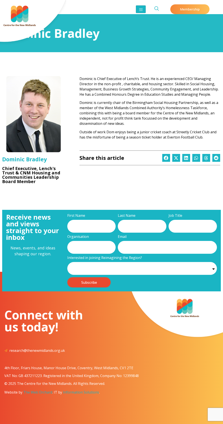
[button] (166, 158)
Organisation (78, 237)
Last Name (126, 216)
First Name (76, 216)
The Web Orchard (37, 392)
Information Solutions (81, 392)
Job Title (175, 216)
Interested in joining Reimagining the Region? (104, 258)
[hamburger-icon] (141, 9)
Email (122, 237)
